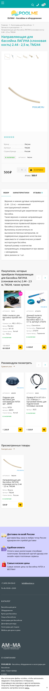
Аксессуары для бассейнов (21, 25)
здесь (27, 688)
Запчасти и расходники (10, 27)
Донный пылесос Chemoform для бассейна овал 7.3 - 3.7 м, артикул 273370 (36, 318)
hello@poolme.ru (28, 583)
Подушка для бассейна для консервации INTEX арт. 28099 (11, 400)
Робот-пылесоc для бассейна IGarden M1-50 (12, 317)
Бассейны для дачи (8, 607)
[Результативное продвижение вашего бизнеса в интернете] (11, 649)
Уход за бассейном (8, 617)
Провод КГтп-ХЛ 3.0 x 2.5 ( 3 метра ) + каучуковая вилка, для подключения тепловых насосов (36, 401)
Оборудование (7, 610)
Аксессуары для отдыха (10, 627)
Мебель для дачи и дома (10, 630)
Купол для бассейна (9, 614)
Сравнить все (6, 366)
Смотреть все (6, 449)
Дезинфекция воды (8, 623)
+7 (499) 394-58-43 (8, 583)
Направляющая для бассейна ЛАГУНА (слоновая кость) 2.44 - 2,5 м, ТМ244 (12, 483)
